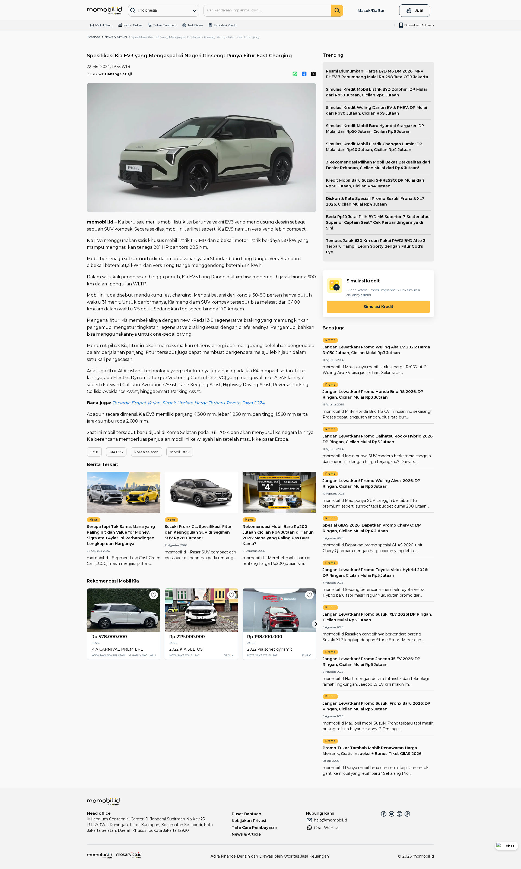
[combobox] (159, 10)
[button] (94, 451)
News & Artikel (115, 37)
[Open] (194, 11)
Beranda (93, 37)
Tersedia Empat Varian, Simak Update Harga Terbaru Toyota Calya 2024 (188, 402)
